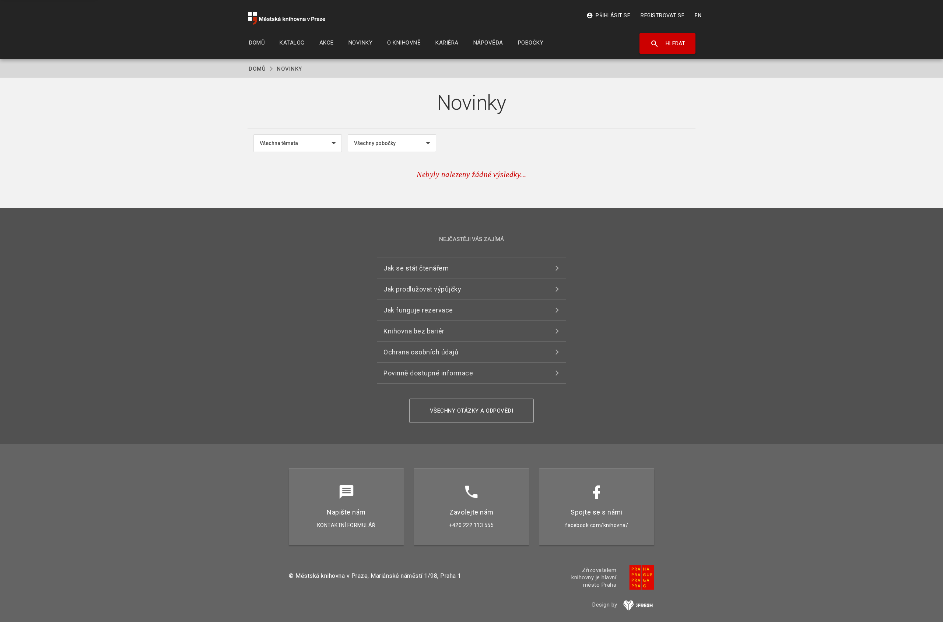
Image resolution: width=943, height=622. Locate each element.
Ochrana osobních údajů (420, 352)
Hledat (667, 43)
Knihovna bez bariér (414, 331)
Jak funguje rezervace (418, 310)
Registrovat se (662, 15)
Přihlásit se (608, 15)
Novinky (289, 69)
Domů (257, 69)
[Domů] (287, 18)
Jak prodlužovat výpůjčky (422, 289)
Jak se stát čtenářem (416, 268)
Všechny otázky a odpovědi (471, 410)
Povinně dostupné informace (428, 373)
